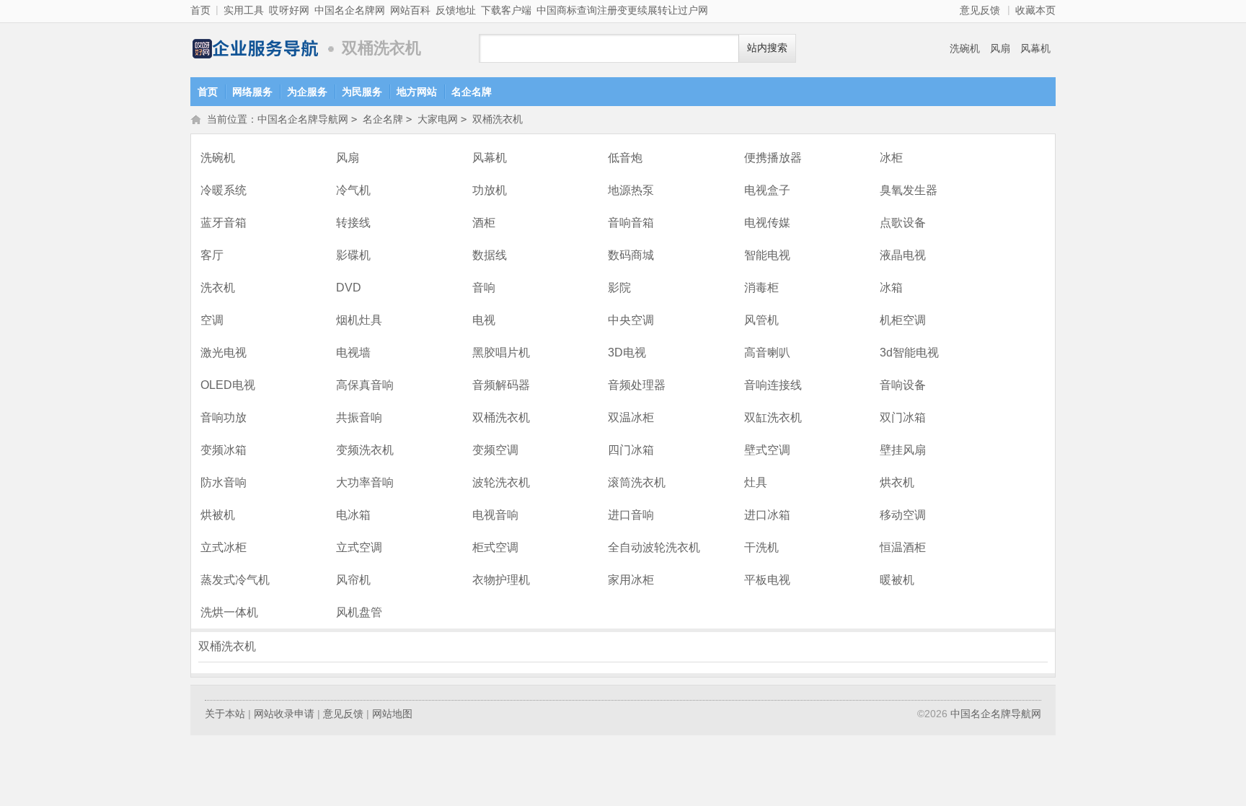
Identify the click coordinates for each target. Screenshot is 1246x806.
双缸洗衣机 (773, 417)
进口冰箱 (767, 515)
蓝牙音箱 (223, 222)
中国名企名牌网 (349, 10)
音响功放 (223, 417)
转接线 (353, 222)
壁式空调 (767, 450)
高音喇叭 (767, 352)
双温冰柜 (631, 417)
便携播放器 (773, 158)
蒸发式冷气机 (235, 580)
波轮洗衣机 (501, 482)
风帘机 (353, 580)
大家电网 (437, 119)
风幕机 (1035, 48)
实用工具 (244, 10)
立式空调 (359, 547)
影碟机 (353, 255)
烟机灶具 (359, 320)
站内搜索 (767, 48)
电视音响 (495, 515)
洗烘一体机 (229, 612)
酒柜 (483, 222)
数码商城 (631, 255)
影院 (619, 287)
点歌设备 (903, 222)
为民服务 (362, 91)
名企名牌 (471, 91)
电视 (483, 320)
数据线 (489, 255)
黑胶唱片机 (501, 352)
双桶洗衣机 (497, 119)
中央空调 (631, 320)
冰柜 (891, 158)
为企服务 (307, 91)
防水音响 (223, 482)
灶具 (755, 482)
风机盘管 (359, 612)
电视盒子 (767, 190)
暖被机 (897, 580)
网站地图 (392, 713)
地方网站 (417, 91)
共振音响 (359, 417)
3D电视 (627, 352)
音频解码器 (501, 385)
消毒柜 (761, 287)
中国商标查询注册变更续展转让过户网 (622, 10)
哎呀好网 (289, 10)
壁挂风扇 (903, 450)
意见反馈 (980, 10)
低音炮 (625, 158)
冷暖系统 (223, 190)
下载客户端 (506, 10)
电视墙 (353, 352)
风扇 (1000, 48)
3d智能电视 (909, 352)
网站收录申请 (284, 713)
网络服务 (252, 91)
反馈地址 (456, 10)
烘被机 (217, 515)
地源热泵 (631, 190)
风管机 (761, 320)
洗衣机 (217, 287)
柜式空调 (495, 547)
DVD (348, 287)
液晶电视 (903, 255)
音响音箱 (631, 222)
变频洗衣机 (365, 450)
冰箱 (891, 287)
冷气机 (353, 190)
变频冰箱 (223, 450)
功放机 (489, 190)
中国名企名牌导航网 (255, 49)
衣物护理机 (501, 580)
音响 (483, 287)
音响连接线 (773, 385)
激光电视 (223, 352)
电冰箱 (353, 515)
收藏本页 (1035, 10)
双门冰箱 (903, 417)
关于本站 (225, 713)
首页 (200, 10)
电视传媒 (767, 222)
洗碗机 (965, 48)
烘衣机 (897, 482)
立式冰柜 (223, 547)
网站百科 (410, 10)
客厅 (212, 255)
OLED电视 (227, 385)
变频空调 (495, 450)
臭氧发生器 (908, 190)
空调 (212, 320)
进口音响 (631, 515)
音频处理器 (637, 385)
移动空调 (903, 515)
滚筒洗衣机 (637, 482)
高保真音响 (365, 385)
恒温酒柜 (903, 547)
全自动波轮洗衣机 (654, 547)
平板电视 (767, 580)
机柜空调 (903, 320)
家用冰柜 (631, 580)
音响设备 (903, 385)
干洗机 (761, 547)
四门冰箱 (631, 450)
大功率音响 (365, 482)
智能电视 (767, 255)
